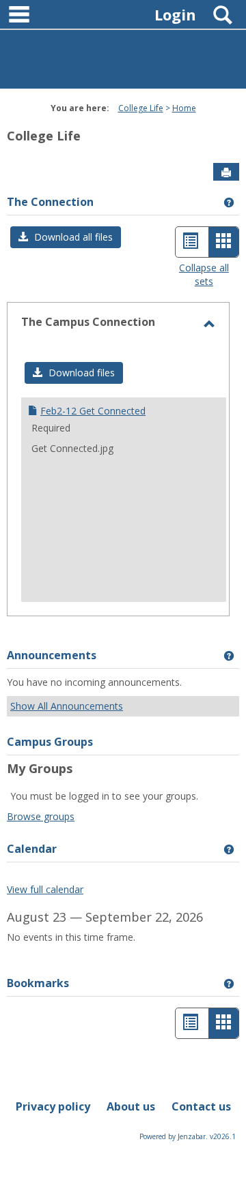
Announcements (51, 655)
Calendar (32, 848)
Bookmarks (38, 983)
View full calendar (45, 889)
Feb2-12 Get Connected (93, 410)
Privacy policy (53, 1106)
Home (184, 108)
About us (131, 1106)
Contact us (201, 1106)
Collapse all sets (204, 274)
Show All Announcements (66, 705)
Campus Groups (50, 741)
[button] (65, 237)
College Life (140, 108)
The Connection (50, 201)
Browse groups (40, 816)
